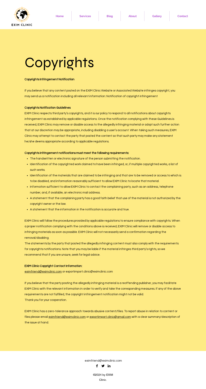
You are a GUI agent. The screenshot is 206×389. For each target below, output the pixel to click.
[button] (85, 16)
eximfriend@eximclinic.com (43, 271)
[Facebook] (97, 366)
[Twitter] (103, 366)
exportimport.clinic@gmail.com (110, 316)
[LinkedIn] (109, 366)
